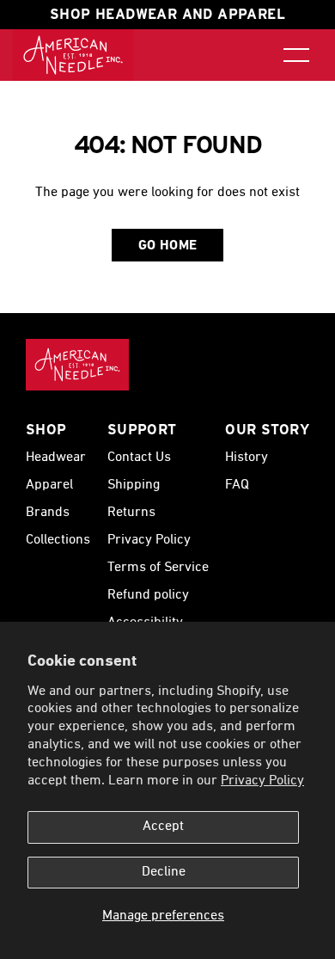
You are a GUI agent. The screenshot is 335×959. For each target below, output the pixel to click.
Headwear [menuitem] (56, 457)
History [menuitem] (246, 457)
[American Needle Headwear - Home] (77, 364)
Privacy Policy (262, 781)
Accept (163, 826)
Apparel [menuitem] (49, 485)
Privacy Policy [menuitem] (149, 540)
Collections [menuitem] (58, 540)
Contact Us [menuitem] (139, 457)
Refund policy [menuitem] (148, 595)
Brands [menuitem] (48, 512)
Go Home (168, 246)
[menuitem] (73, 55)
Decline (164, 872)
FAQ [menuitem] (237, 485)
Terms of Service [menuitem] (158, 567)
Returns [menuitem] (131, 512)
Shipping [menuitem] (133, 485)
